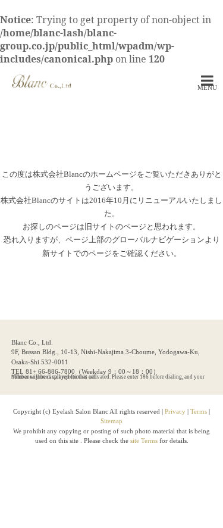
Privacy (175, 411)
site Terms (144, 440)
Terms (198, 411)
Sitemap (111, 420)
